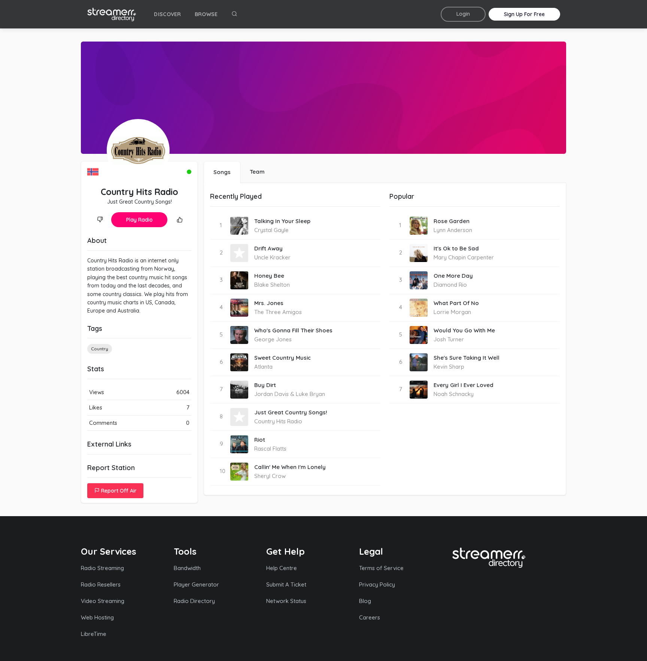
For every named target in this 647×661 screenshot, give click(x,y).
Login (463, 13)
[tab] (222, 172)
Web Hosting (97, 617)
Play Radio (139, 219)
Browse (206, 14)
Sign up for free (524, 14)
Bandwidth (187, 568)
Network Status (286, 600)
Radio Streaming (102, 568)
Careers (369, 617)
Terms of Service (381, 568)
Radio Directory (194, 600)
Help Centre (281, 568)
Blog (365, 600)
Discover (167, 14)
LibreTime (93, 633)
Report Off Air (118, 490)
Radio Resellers (101, 584)
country (99, 348)
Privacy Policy (377, 584)
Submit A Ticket (286, 584)
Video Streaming (102, 600)
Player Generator (196, 584)
